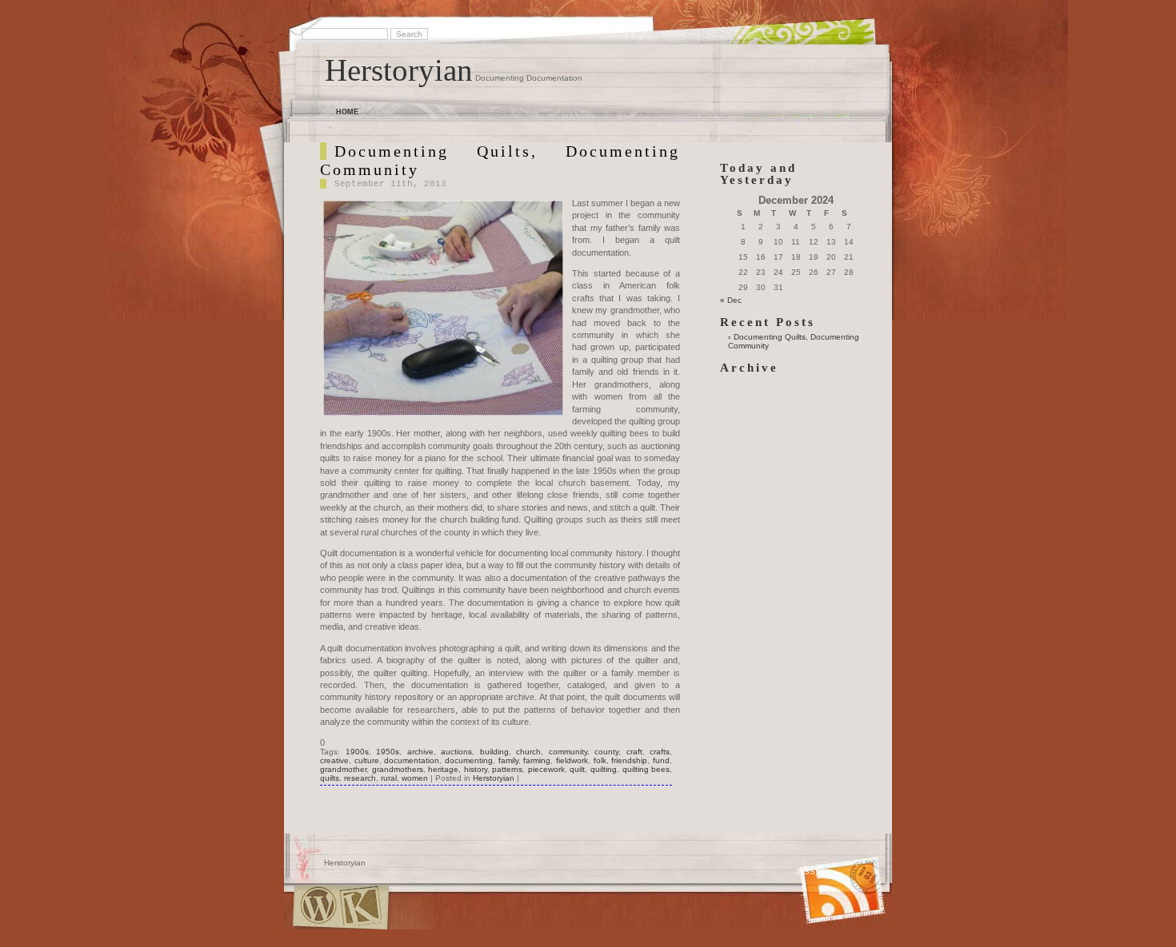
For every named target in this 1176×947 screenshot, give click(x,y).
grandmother (343, 769)
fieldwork (572, 760)
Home (347, 112)
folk (600, 760)
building (494, 751)
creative (334, 760)
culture (366, 760)
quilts (329, 778)
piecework (546, 769)
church (528, 751)
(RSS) (807, 871)
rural (389, 778)
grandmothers (397, 769)
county (606, 751)
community (568, 751)
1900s (357, 751)
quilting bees (646, 769)
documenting (469, 760)
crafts (660, 751)
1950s (387, 751)
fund (661, 760)
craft (634, 751)
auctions (456, 751)
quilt (577, 769)
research (360, 778)
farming (536, 760)
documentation (411, 760)
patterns (507, 769)
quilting (603, 769)
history (475, 769)
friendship (629, 760)
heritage (443, 769)
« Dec (731, 300)
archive (420, 751)
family (508, 760)
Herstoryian (399, 70)
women (415, 778)
